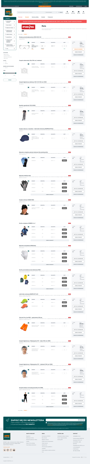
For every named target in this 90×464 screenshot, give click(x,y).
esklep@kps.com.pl (61, 428)
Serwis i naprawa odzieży (62, 437)
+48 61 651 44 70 (67, 428)
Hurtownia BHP (79, 6)
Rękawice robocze (45, 439)
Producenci (50, 17)
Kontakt (43, 17)
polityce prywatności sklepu (47, 2)
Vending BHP (60, 439)
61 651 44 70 (17, 6)
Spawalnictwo (44, 444)
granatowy (6, 63)
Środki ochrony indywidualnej (47, 441)
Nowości (27, 17)
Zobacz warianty (49, 194)
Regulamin (71, 6)
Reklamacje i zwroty (30, 437)
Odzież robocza (45, 443)
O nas (86, 6)
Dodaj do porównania (78, 54)
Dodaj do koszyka (78, 49)
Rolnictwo (6, 67)
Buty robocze (44, 437)
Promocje (20, 17)
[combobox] (42, 46)
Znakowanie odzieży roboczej (63, 436)
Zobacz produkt (78, 73)
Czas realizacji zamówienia (31, 444)
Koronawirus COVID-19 (46, 436)
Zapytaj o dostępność (78, 70)
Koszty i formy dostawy (30, 443)
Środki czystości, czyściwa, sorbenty (48, 450)
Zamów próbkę (35, 17)
